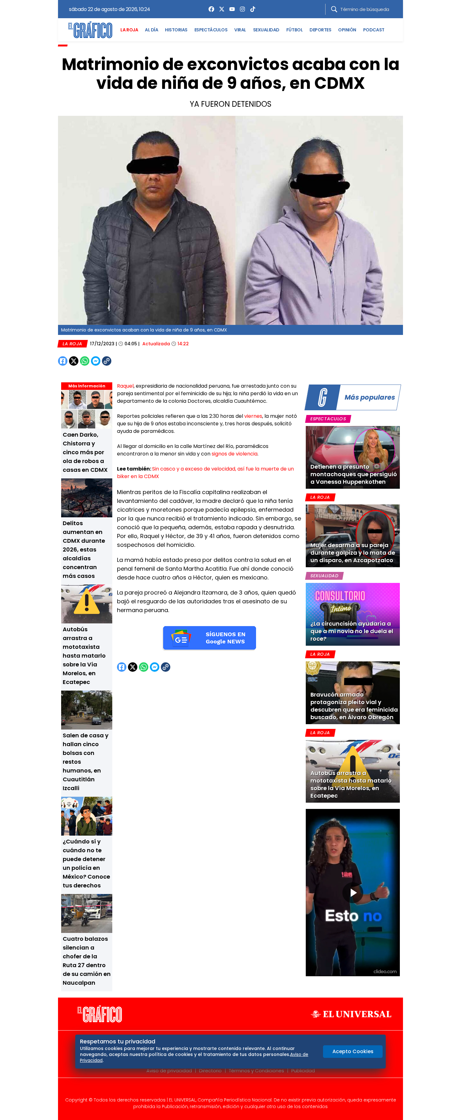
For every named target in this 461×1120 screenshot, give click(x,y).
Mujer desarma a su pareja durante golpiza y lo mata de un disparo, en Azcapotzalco (352, 552)
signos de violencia (234, 453)
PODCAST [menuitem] (373, 30)
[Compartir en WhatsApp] (84, 361)
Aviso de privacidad (169, 1070)
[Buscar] (334, 9)
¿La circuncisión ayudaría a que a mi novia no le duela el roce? (351, 631)
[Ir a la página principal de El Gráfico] (90, 29)
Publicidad (303, 1070)
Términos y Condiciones (256, 1070)
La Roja (72, 344)
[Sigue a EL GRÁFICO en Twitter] (228, 1089)
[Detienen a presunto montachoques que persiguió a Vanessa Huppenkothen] (353, 457)
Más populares (370, 397)
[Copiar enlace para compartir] (122, 361)
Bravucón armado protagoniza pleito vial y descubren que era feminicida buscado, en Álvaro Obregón (354, 706)
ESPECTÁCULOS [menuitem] (210, 30)
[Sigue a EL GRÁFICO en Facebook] (224, 1089)
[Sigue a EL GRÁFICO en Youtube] (237, 1089)
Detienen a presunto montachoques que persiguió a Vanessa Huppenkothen (353, 474)
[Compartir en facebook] (62, 361)
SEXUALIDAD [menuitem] (266, 30)
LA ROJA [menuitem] (129, 30)
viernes (253, 416)
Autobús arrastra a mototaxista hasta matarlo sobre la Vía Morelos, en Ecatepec (84, 655)
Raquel (125, 386)
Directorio (210, 1070)
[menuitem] (210, 9)
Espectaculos (328, 419)
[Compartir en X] (73, 361)
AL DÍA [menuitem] (151, 30)
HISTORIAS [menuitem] (176, 30)
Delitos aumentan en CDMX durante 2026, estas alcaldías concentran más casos (84, 549)
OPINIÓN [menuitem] (347, 30)
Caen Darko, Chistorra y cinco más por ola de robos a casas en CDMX (85, 452)
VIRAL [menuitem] (240, 30)
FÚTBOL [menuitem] (294, 30)
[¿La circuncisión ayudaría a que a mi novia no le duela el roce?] (353, 614)
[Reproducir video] (352, 892)
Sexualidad (324, 576)
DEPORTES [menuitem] (320, 30)
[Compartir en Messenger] (95, 361)
